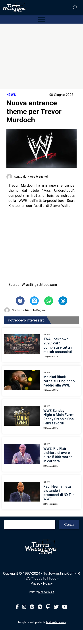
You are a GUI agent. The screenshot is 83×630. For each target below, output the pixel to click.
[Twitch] (48, 607)
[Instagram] (24, 607)
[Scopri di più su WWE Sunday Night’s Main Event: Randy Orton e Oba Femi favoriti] (22, 416)
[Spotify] (32, 607)
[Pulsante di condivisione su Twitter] (34, 300)
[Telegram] (40, 607)
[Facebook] (17, 607)
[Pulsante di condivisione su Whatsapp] (48, 300)
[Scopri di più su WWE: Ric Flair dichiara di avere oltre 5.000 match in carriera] (22, 454)
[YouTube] (65, 607)
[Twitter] (56, 607)
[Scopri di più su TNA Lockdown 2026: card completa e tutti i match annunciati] (22, 344)
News (11, 95)
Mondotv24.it (46, 592)
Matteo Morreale (56, 622)
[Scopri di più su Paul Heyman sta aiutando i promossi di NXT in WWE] (22, 492)
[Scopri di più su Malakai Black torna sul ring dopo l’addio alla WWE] (22, 380)
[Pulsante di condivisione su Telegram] (62, 300)
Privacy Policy (42, 583)
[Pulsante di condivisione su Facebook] (20, 300)
